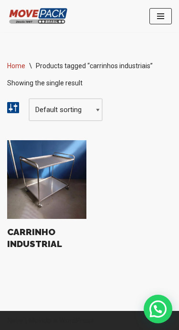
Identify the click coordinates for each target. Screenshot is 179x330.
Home (16, 66)
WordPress (76, 320)
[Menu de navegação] (160, 16)
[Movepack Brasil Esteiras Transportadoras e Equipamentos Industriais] (38, 16)
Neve (15, 320)
